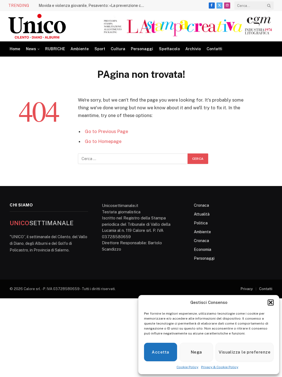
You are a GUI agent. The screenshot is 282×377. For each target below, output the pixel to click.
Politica (201, 223)
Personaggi (142, 49)
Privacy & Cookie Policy (219, 367)
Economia (202, 249)
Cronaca (201, 205)
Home (15, 49)
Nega (196, 352)
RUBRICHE (55, 49)
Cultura (118, 49)
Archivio (193, 49)
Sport (99, 49)
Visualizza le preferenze (244, 352)
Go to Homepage (103, 141)
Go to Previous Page (106, 131)
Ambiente (79, 49)
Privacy (247, 289)
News (31, 49)
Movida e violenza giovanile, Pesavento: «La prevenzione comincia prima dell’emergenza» (94, 5)
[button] (270, 302)
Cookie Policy (187, 367)
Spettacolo (169, 49)
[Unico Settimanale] (37, 26)
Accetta (160, 352)
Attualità (202, 214)
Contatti (214, 49)
